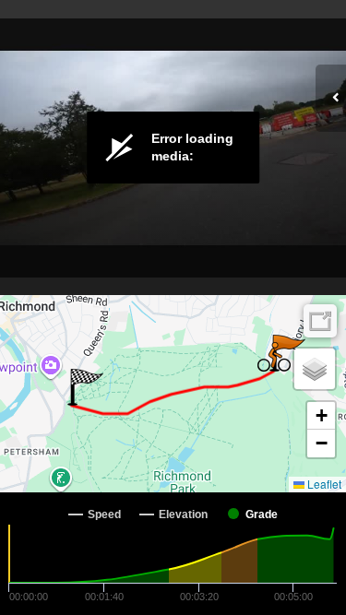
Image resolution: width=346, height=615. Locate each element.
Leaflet (322, 483)
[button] (85, 387)
